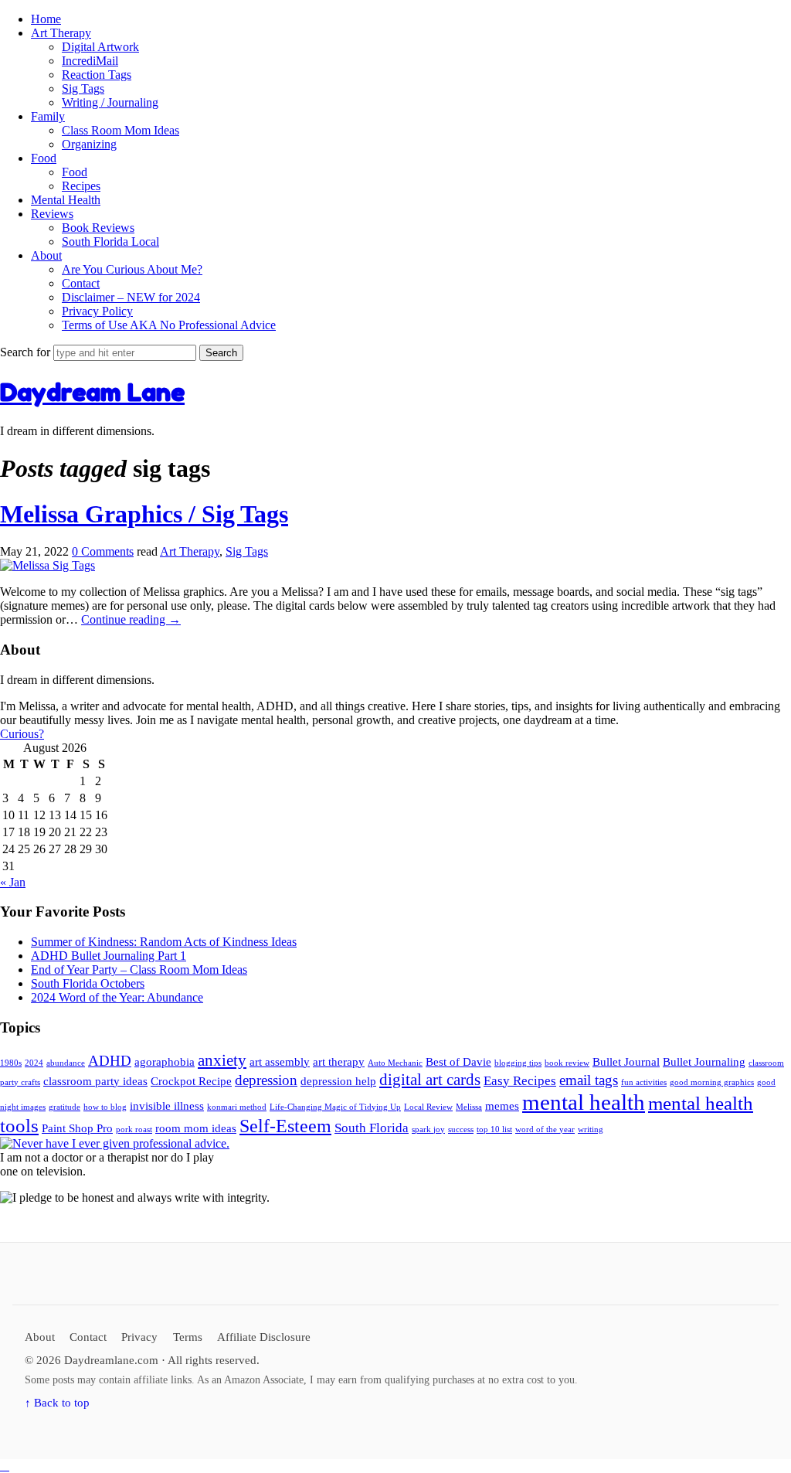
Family (48, 116)
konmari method (236, 1107)
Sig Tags (83, 88)
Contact (81, 283)
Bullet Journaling (704, 1062)
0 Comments (103, 551)
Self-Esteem (285, 1126)
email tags (588, 1080)
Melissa (469, 1107)
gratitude (64, 1107)
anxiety (222, 1060)
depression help (338, 1081)
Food (43, 158)
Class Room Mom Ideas (120, 130)
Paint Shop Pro (77, 1128)
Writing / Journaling (110, 102)
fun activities (644, 1082)
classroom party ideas (95, 1081)
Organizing (89, 144)
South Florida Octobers (87, 983)
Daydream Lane (92, 392)
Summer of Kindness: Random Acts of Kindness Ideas (164, 941)
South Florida (371, 1128)
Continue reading (131, 619)
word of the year (545, 1129)
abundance (65, 1063)
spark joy (428, 1129)
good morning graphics (712, 1082)
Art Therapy (61, 32)
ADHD (109, 1061)
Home (46, 19)
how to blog (105, 1107)
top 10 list (494, 1129)
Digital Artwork (100, 46)
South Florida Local (110, 241)
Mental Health (65, 199)
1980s (11, 1063)
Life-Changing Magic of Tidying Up (335, 1107)
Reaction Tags (96, 74)
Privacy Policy (97, 311)
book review (567, 1063)
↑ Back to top (57, 1402)
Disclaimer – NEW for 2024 (131, 297)
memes (502, 1106)
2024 (34, 1063)
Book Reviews (98, 227)
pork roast (134, 1129)
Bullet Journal (626, 1062)
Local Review (428, 1107)
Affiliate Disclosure (264, 1336)
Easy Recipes (520, 1080)
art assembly (280, 1062)
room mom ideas (195, 1128)
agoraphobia (164, 1062)
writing (590, 1129)
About (46, 255)
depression (266, 1080)
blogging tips (517, 1063)
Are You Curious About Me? (132, 269)
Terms (187, 1336)
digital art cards (429, 1079)
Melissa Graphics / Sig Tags (144, 514)
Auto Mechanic (395, 1063)
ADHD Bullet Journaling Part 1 (108, 955)
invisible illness (167, 1106)
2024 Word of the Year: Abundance (117, 997)
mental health (583, 1102)
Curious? (22, 733)
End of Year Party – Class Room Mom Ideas (139, 969)
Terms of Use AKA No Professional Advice (169, 325)
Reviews (52, 213)
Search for (26, 352)
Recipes (81, 185)
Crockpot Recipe (191, 1081)
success (461, 1129)
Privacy (139, 1336)
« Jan (12, 882)
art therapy (339, 1062)
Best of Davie (458, 1062)
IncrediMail (90, 60)
